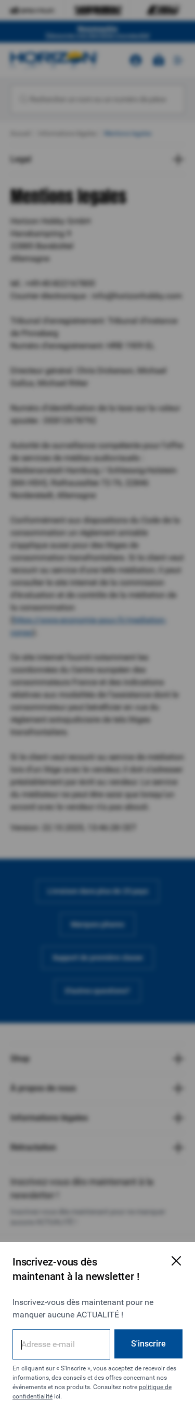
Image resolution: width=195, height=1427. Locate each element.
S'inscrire (148, 1344)
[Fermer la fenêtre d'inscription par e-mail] (176, 1261)
